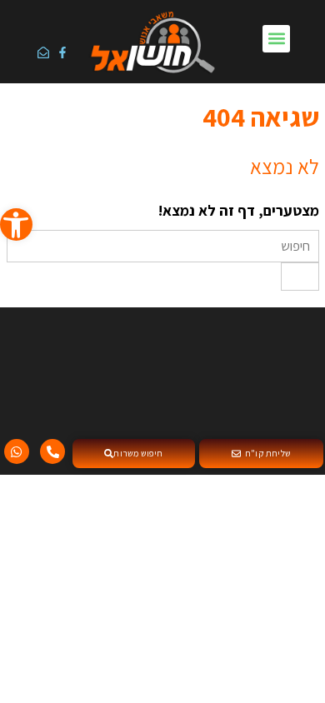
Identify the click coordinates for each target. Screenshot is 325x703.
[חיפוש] (300, 276)
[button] (276, 38)
